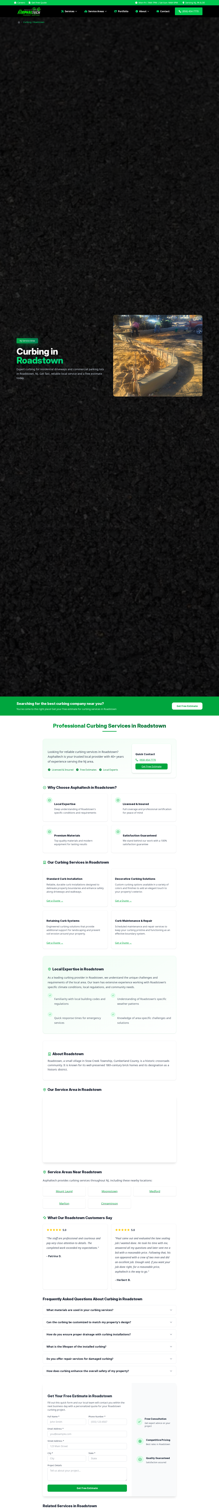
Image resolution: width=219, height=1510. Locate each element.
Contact (165, 11)
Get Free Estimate (187, 706)
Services (69, 11)
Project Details (55, 1465)
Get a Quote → (54, 900)
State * (91, 1453)
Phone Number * (96, 1416)
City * (50, 1453)
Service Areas (96, 11)
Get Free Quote (39, 2)
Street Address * (56, 1440)
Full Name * (53, 1416)
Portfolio (123, 11)
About (142, 11)
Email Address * (56, 1428)
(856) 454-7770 (190, 11)
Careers (21, 2)
